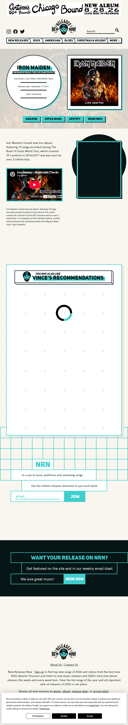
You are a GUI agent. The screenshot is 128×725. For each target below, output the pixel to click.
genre (57, 691)
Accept (90, 716)
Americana (53, 40)
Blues (68, 40)
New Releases (18, 40)
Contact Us (71, 664)
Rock (36, 40)
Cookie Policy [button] (93, 705)
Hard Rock (19, 78)
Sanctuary (36, 93)
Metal (33, 78)
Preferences (38, 716)
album (66, 691)
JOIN (74, 496)
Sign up (39, 672)
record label (100, 691)
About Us (56, 664)
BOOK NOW (75, 579)
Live (27, 78)
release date (80, 691)
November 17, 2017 (40, 86)
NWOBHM (42, 78)
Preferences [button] (44, 709)
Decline (64, 716)
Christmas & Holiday (91, 40)
